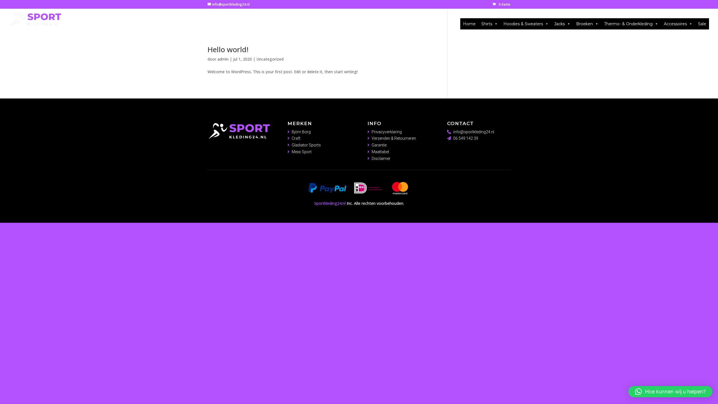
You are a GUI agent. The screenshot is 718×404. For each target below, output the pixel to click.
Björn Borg (301, 132)
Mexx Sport (302, 152)
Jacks (559, 23)
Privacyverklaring (387, 132)
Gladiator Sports (306, 145)
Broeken (584, 23)
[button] (670, 391)
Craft (296, 138)
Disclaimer (381, 158)
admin (223, 59)
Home (469, 23)
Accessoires (675, 23)
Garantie (379, 145)
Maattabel (380, 152)
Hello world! (228, 49)
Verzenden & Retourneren (394, 138)
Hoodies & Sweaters (523, 23)
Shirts (486, 23)
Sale (702, 23)
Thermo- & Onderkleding (628, 23)
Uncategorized (270, 59)
